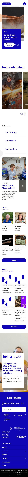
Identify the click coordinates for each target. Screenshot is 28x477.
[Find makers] (22, 186)
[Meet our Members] (12, 90)
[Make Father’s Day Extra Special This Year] (7, 245)
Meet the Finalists (9, 44)
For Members (11, 149)
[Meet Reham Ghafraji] (20, 244)
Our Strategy (11, 133)
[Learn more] (25, 383)
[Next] (18, 45)
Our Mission (10, 141)
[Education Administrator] (20, 283)
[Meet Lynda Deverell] (7, 221)
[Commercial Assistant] (7, 283)
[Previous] (16, 45)
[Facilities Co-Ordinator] (7, 305)
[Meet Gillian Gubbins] (20, 221)
